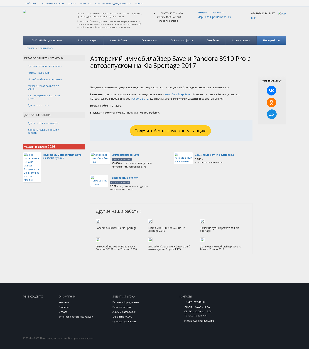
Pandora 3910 (139, 98)
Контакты (64, 302)
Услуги (139, 3)
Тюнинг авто (149, 40)
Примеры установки (124, 321)
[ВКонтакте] (271, 90)
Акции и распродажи (124, 311)
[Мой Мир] (272, 114)
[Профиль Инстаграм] (28, 305)
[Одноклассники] (271, 102)
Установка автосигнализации (76, 316)
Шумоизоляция (87, 40)
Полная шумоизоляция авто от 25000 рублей (62, 156)
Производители (121, 307)
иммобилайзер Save (177, 94)
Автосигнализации (39, 72)
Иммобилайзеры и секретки (45, 79)
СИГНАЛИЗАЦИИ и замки (47, 40)
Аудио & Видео (119, 40)
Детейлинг (213, 40)
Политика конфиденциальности (112, 3)
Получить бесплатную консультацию (170, 130)
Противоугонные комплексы (45, 66)
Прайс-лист (31, 3)
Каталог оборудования (125, 302)
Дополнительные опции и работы (43, 131)
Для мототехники (38, 105)
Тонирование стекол (124, 177)
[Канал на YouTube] (39, 305)
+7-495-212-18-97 (263, 13)
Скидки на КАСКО (122, 316)
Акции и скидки (241, 40)
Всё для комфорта (182, 40)
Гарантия (64, 307)
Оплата (72, 3)
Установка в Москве (53, 3)
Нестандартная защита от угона (44, 97)
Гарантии (85, 3)
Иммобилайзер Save (125, 154)
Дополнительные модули (43, 123)
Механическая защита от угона (43, 87)
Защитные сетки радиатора (214, 154)
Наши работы (271, 40)
